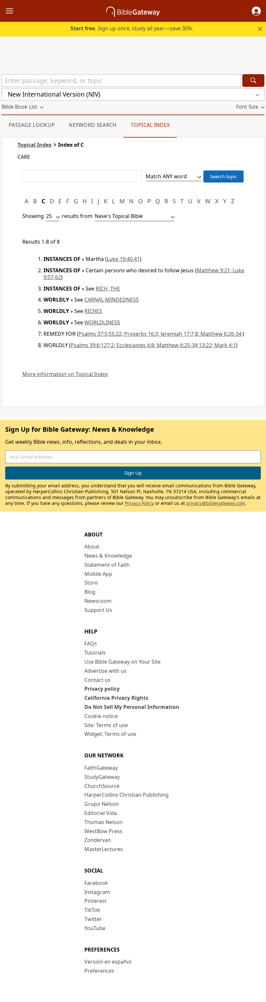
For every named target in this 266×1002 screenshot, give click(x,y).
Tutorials (95, 652)
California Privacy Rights (116, 697)
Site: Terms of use (106, 725)
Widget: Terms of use (110, 734)
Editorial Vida (100, 813)
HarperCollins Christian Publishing (126, 794)
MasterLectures (103, 849)
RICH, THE (108, 288)
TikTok (92, 910)
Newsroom (98, 600)
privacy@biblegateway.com (215, 503)
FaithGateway (101, 767)
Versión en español (107, 961)
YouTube (94, 928)
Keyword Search (92, 125)
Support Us (98, 610)
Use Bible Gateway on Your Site (122, 661)
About (91, 546)
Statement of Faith (107, 564)
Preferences (99, 970)
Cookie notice (101, 716)
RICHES (93, 311)
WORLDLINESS (102, 322)
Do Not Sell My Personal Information (131, 707)
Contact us (97, 680)
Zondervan (97, 840)
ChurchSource (101, 786)
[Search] (253, 80)
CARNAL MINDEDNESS (111, 299)
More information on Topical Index (65, 374)
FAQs (90, 643)
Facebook (96, 883)
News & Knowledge (108, 555)
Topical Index (150, 125)
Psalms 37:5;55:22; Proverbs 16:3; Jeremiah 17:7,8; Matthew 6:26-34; (161, 333)
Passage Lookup (32, 125)
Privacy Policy (139, 503)
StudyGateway (102, 776)
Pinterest (95, 900)
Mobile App (98, 573)
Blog (89, 591)
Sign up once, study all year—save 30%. (131, 28)
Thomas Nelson (103, 822)
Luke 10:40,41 (123, 259)
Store (91, 582)
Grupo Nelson (101, 803)
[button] (256, 11)
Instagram (97, 892)
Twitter (93, 919)
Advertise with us (105, 670)
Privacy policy (102, 688)
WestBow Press (103, 831)
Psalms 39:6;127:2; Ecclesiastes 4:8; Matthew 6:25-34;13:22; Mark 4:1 (153, 345)
